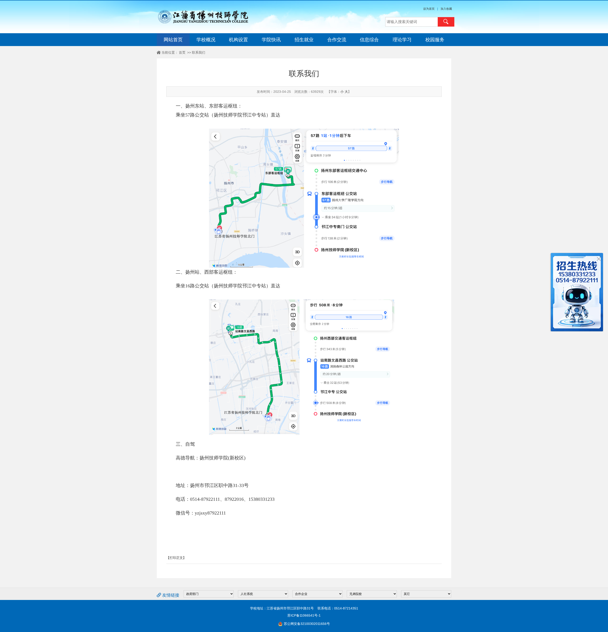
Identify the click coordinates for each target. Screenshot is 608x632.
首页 (182, 52)
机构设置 (238, 39)
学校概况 (205, 39)
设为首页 (429, 8)
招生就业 (304, 39)
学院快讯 (271, 39)
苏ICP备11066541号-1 (304, 615)
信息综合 (369, 39)
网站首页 (173, 39)
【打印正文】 (176, 558)
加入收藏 (446, 8)
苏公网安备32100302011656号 (306, 624)
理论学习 (402, 39)
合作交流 (336, 39)
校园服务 (434, 39)
